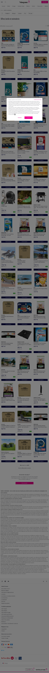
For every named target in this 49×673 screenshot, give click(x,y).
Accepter (28, 117)
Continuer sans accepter (38, 99)
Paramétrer (20, 117)
